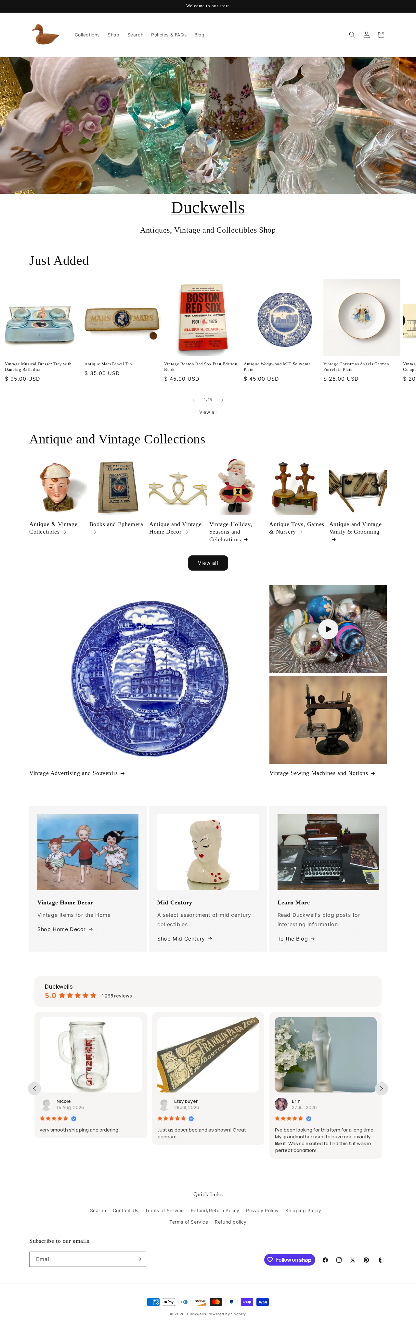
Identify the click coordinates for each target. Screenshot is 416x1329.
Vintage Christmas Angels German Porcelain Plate (356, 366)
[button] (352, 35)
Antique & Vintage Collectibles (53, 528)
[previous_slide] (34, 1088)
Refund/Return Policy (215, 1210)
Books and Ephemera (116, 524)
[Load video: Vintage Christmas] (328, 629)
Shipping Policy (303, 1210)
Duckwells (208, 207)
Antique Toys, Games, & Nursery (297, 528)
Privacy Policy (262, 1210)
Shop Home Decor (61, 929)
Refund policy (231, 1222)
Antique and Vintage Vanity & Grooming (355, 528)
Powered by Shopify (227, 1314)
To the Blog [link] (293, 938)
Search (98, 1210)
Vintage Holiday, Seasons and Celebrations (231, 532)
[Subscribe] (139, 1259)
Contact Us (125, 1210)
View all (208, 412)
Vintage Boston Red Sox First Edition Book (201, 366)
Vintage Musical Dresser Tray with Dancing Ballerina (38, 366)
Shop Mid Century (181, 938)
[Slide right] (222, 400)
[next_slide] (381, 1088)
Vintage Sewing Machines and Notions (318, 773)
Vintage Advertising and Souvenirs (73, 773)
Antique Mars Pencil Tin (108, 363)
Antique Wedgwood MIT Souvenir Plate (277, 366)
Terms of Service (164, 1210)
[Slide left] (194, 400)
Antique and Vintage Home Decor (175, 528)
